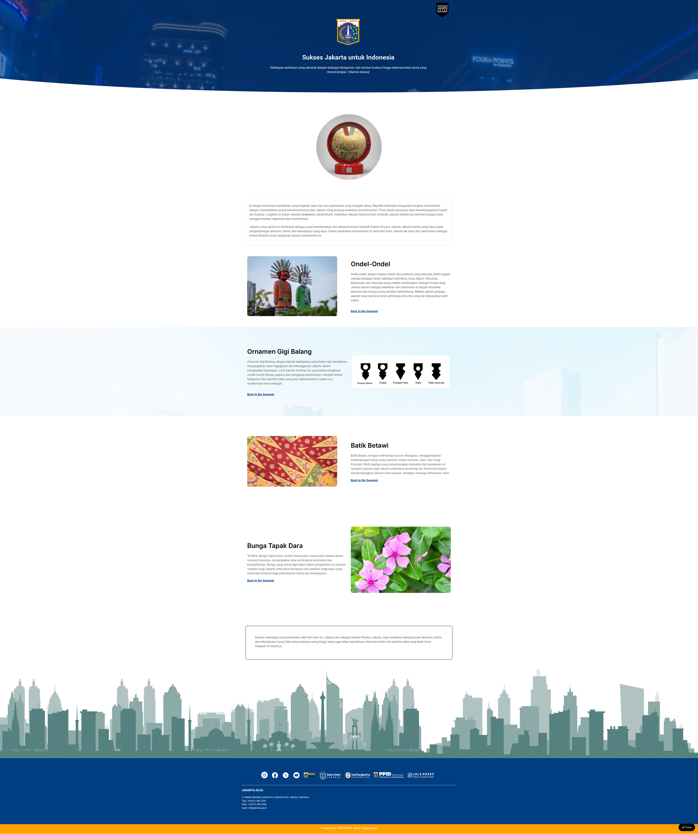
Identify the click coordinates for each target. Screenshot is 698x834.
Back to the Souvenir (364, 311)
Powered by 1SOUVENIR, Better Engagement (349, 828)
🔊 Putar (687, 827)
